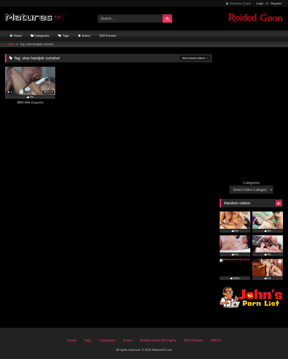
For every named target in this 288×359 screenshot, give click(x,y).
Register (276, 3)
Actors (86, 35)
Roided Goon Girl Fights (158, 340)
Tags (66, 35)
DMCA (216, 340)
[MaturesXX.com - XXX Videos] (35, 18)
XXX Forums (107, 35)
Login (260, 3)
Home (18, 35)
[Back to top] (275, 346)
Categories (42, 35)
